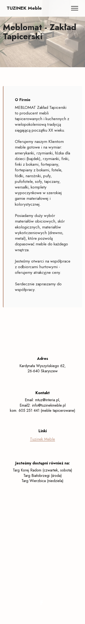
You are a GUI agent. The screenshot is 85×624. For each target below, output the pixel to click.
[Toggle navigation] (74, 8)
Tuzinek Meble (42, 439)
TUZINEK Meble (24, 8)
